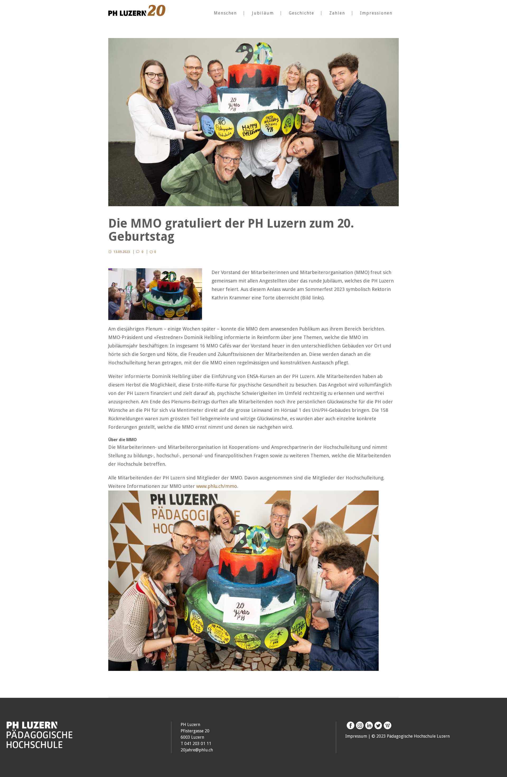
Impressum (356, 736)
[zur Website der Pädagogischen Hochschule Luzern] (39, 745)
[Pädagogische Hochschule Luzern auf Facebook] (350, 725)
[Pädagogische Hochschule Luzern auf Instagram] (359, 725)
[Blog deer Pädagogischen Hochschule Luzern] (386, 725)
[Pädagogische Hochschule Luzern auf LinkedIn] (368, 725)
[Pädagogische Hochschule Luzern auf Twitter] (377, 725)
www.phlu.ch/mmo (216, 486)
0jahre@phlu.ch (198, 749)
